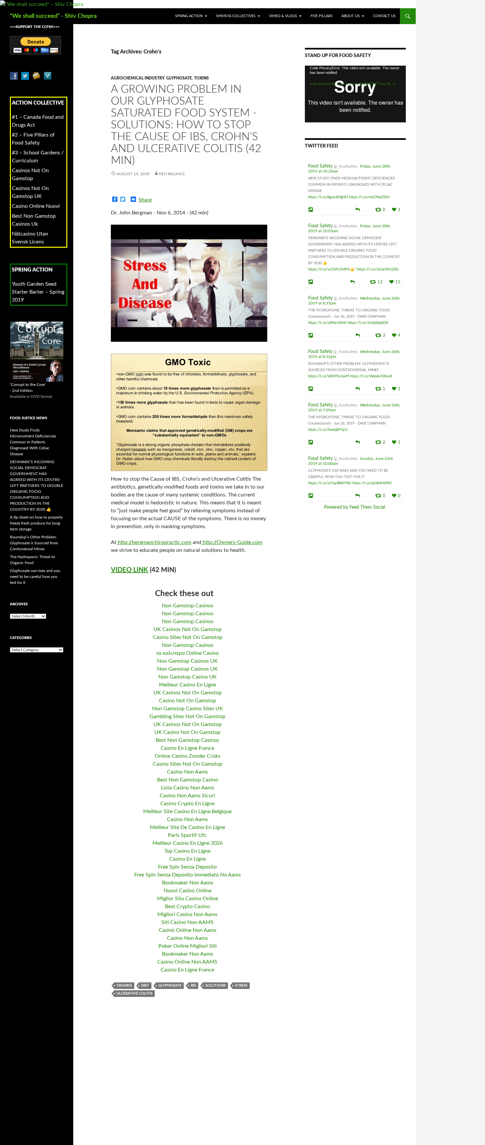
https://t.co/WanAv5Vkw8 (371, 376)
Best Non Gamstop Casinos (187, 740)
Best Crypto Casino (187, 906)
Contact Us (384, 16)
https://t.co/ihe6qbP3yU (327, 429)
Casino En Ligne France (187, 748)
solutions (215, 985)
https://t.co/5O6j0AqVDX (368, 323)
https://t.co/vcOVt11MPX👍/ (332, 269)
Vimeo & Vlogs (283, 16)
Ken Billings (172, 174)
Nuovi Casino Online (187, 890)
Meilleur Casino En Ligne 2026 (187, 843)
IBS (193, 985)
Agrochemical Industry (137, 78)
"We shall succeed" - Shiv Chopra (53, 16)
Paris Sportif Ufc (187, 835)
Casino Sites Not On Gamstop (187, 637)
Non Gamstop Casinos (187, 605)
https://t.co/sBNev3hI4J (327, 323)
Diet (145, 985)
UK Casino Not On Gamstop (187, 732)
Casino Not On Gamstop (187, 700)
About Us (350, 16)
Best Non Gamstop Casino (187, 779)
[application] (355, 94)
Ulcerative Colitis (134, 993)
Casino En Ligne (187, 859)
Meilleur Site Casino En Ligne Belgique (187, 811)
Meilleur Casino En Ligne (187, 684)
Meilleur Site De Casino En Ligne (187, 827)
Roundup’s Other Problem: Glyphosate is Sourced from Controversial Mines (34, 543)
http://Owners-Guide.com (231, 542)
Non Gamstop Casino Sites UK (187, 708)
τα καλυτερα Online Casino (187, 653)
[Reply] (357, 209)
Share (145, 200)
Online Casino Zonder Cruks (187, 756)
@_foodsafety (345, 166)
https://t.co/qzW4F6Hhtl (372, 483)
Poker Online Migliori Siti (187, 946)
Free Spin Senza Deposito (187, 867)
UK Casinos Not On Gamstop (187, 629)
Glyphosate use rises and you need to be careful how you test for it (35, 577)
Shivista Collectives (235, 16)
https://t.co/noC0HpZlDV (369, 197)
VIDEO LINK (129, 570)
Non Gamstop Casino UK (187, 677)
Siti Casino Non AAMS (187, 922)
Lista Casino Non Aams (187, 787)
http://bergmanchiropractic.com (153, 542)
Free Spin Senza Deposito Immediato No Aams (187, 874)
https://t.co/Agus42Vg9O (328, 197)
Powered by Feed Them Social (354, 507)
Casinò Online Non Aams (187, 930)
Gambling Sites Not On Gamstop (187, 716)
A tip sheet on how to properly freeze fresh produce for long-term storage (36, 523)
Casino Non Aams (187, 772)
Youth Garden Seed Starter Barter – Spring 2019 (38, 291)
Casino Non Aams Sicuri (187, 795)
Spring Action (189, 16)
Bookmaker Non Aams (187, 882)
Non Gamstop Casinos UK (187, 661)
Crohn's (124, 985)
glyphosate (179, 78)
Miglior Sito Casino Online (187, 898)
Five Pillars (321, 16)
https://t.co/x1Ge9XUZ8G (378, 269)
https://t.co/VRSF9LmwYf (328, 376)
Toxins (201, 78)
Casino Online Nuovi (36, 206)
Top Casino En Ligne (187, 851)
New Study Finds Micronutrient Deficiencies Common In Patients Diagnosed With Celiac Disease (33, 442)
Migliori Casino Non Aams (187, 914)
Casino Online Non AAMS (187, 962)
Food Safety (320, 166)
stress (241, 985)
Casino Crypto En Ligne (187, 803)
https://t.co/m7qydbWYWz (329, 483)
